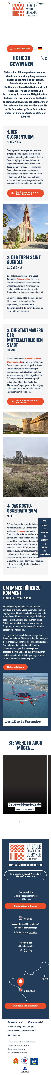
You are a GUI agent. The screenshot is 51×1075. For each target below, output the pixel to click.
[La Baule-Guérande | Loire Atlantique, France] (25, 10)
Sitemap (24, 1045)
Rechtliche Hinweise (14, 1045)
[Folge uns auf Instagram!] (25, 950)
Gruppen (40, 3)
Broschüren (45, 555)
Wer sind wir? (35, 1022)
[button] (40, 48)
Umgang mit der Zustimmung (17, 1049)
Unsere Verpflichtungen (21, 1026)
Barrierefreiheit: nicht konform (17, 1053)
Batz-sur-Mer (23, 279)
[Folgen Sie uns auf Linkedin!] (30, 950)
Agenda (44, 547)
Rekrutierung (15, 1022)
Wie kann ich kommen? (25, 1006)
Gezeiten (44, 533)
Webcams (44, 540)
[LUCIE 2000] (16, 1061)
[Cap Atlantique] (25, 1070)
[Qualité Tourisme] (25, 1061)
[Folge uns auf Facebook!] (21, 950)
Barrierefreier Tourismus (22, 1031)
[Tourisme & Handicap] (34, 1061)
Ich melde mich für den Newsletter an (25, 875)
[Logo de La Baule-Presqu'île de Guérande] (25, 852)
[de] (40, 48)
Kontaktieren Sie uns (25, 906)
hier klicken (33, 932)
